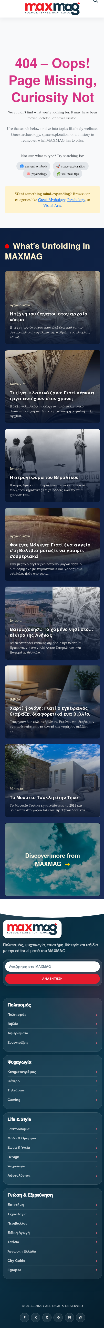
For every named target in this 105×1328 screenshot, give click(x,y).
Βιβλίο (13, 1024)
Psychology (76, 199)
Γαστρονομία (19, 1129)
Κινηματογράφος (22, 1072)
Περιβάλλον (17, 1223)
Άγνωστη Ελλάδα (22, 1251)
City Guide (16, 1261)
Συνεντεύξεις (18, 1042)
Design (13, 1157)
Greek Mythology (51, 199)
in (69, 1317)
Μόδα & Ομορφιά (22, 1138)
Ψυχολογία (16, 1166)
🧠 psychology (36, 173)
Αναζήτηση (52, 978)
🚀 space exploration (70, 166)
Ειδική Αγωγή (19, 1233)
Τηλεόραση (17, 1090)
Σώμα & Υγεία (19, 1147)
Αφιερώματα (18, 1033)
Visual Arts (52, 205)
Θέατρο (14, 1081)
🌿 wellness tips (67, 173)
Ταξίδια (13, 1242)
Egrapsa (14, 1270)
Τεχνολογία (17, 1214)
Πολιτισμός (17, 1014)
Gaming (14, 1100)
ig (58, 1317)
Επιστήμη (16, 1205)
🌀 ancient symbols (33, 166)
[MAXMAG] (52, 8)
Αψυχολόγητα (19, 1175)
